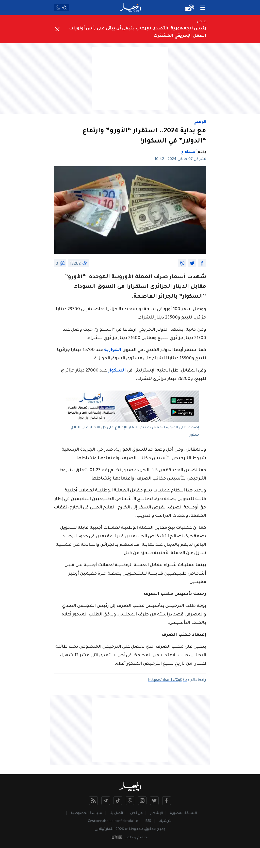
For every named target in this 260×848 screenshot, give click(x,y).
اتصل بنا (116, 813)
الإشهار (156, 813)
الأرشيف (165, 821)
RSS (148, 821)
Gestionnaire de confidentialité (113, 821)
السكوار (117, 370)
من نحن (136, 813)
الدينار (181, 287)
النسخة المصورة (183, 813)
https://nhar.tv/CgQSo (167, 680)
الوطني (199, 122)
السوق (106, 287)
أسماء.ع (189, 152)
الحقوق (150, 829)
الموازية (112, 350)
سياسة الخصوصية (86, 813)
